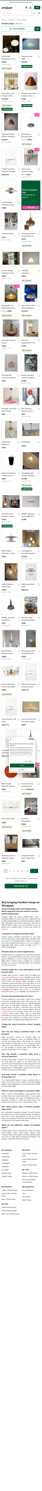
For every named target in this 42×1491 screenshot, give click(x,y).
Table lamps (6, 1157)
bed (30, 989)
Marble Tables (27, 1200)
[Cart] (26, 7)
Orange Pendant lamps (9, 1211)
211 (27, 871)
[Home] (12, 7)
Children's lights (7, 1176)
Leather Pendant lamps (9, 1190)
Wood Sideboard (27, 1190)
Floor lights (5, 1153)
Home (4, 20)
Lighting (11, 20)
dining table (18, 977)
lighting (4, 977)
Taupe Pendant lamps (9, 1207)
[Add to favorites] (19, 56)
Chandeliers (5, 1166)
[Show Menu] (39, 13)
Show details (29, 761)
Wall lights (5, 1160)
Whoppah (5, 929)
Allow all (22, 765)
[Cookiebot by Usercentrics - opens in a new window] (28, 739)
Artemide (5, 1011)
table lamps (30, 943)
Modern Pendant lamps (30, 1176)
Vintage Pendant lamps (30, 1173)
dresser (15, 991)
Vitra (23, 1193)
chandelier (5, 1013)
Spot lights (5, 1170)
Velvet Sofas (26, 1197)
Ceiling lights (6, 1163)
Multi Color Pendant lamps (10, 1214)
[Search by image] (34, 13)
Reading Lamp (6, 1173)
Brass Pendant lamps (9, 1199)
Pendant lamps (22, 20)
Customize (21, 769)
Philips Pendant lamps (29, 1165)
